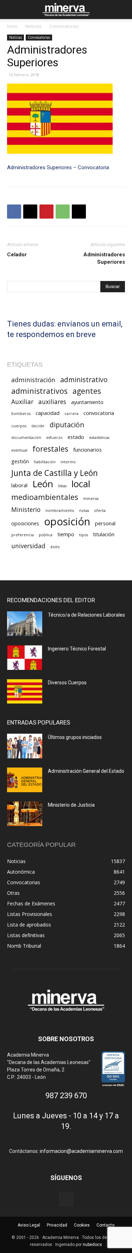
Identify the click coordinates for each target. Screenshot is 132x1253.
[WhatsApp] (63, 211)
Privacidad (57, 1225)
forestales (50, 448)
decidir (38, 425)
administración (33, 380)
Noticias (33, 26)
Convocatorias (63, 26)
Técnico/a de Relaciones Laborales (86, 615)
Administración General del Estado (86, 771)
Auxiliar (22, 401)
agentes (87, 391)
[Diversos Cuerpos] (24, 691)
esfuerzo (54, 437)
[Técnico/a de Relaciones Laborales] (24, 623)
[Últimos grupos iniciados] (24, 746)
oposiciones (25, 523)
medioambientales (44, 497)
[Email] (79, 211)
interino (68, 461)
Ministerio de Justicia (71, 805)
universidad (28, 546)
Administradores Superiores (104, 258)
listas (62, 485)
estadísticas (99, 437)
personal (105, 523)
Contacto (105, 1225)
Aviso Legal (29, 1225)
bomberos (21, 413)
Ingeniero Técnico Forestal (77, 649)
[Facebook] (14, 211)
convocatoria (98, 412)
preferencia (22, 534)
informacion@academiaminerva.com (81, 1151)
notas (84, 510)
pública (45, 534)
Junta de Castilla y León (54, 473)
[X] (30, 211)
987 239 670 (66, 1095)
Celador (17, 254)
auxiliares (52, 401)
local (80, 484)
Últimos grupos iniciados (75, 737)
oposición (67, 521)
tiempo (65, 534)
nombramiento (59, 510)
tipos (83, 534)
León (42, 484)
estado (76, 436)
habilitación (45, 461)
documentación (26, 437)
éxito (55, 546)
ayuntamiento (87, 401)
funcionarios (87, 449)
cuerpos (18, 425)
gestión (20, 461)
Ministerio (25, 509)
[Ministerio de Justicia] (24, 813)
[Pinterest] (46, 211)
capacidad (47, 412)
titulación (103, 534)
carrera (71, 413)
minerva (91, 498)
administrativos (39, 391)
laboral (19, 485)
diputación (67, 424)
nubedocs (92, 1244)
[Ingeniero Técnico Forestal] (24, 657)
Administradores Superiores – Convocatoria (58, 167)
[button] (12, 9)
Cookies (82, 1225)
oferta (100, 510)
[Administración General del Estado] (24, 780)
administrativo (84, 379)
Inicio (12, 26)
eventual (19, 450)
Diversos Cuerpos (67, 682)
